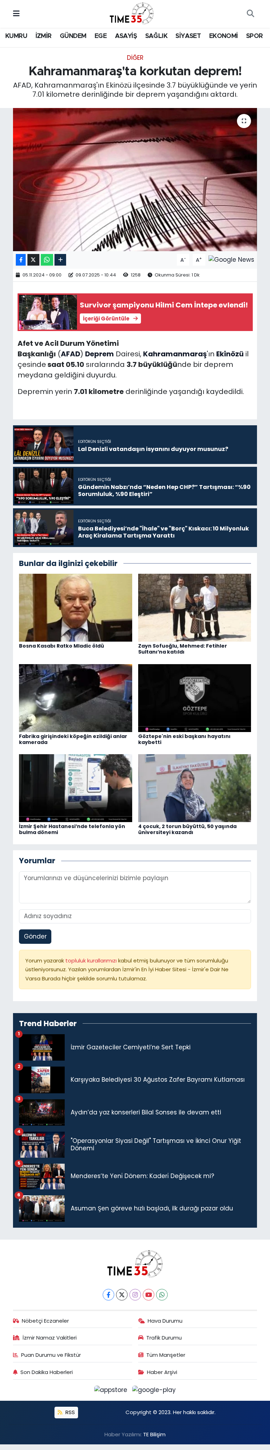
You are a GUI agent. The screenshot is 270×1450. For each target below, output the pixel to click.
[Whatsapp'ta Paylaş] (47, 260)
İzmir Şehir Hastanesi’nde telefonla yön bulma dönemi (72, 829)
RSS (69, 1412)
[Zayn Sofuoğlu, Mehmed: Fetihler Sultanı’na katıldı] (194, 607)
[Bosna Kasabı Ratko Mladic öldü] (75, 607)
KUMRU (16, 36)
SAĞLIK (156, 36)
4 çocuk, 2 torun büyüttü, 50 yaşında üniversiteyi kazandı (187, 829)
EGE (101, 36)
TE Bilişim (154, 1434)
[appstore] (112, 1390)
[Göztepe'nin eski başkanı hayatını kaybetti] (194, 697)
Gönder (35, 936)
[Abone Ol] (231, 259)
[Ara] (250, 14)
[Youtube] (148, 1294)
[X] (122, 1294)
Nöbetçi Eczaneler (45, 1320)
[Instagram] (135, 1294)
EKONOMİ (223, 36)
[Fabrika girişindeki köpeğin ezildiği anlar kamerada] (75, 697)
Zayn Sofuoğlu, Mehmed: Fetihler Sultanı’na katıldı (182, 648)
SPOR (254, 36)
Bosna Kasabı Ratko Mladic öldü (61, 645)
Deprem (99, 354)
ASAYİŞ (126, 36)
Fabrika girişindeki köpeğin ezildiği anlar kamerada (73, 739)
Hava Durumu (165, 1320)
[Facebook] (108, 1294)
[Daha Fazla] (60, 260)
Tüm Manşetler (165, 1355)
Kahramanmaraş (175, 354)
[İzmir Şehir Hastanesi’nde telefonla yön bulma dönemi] (75, 787)
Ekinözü (230, 354)
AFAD (70, 354)
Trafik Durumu (164, 1337)
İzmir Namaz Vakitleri (49, 1337)
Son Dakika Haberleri (46, 1372)
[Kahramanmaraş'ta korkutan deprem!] (135, 179)
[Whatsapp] (162, 1294)
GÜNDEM (73, 36)
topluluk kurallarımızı (91, 960)
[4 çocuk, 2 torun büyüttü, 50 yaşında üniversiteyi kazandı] (194, 787)
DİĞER (135, 57)
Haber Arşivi (162, 1372)
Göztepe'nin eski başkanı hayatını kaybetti (184, 739)
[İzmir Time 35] (131, 13)
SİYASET (188, 36)
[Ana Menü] (16, 13)
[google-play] (154, 1390)
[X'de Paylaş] (33, 260)
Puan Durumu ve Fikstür (51, 1355)
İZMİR (44, 36)
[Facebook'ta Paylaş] (21, 260)
